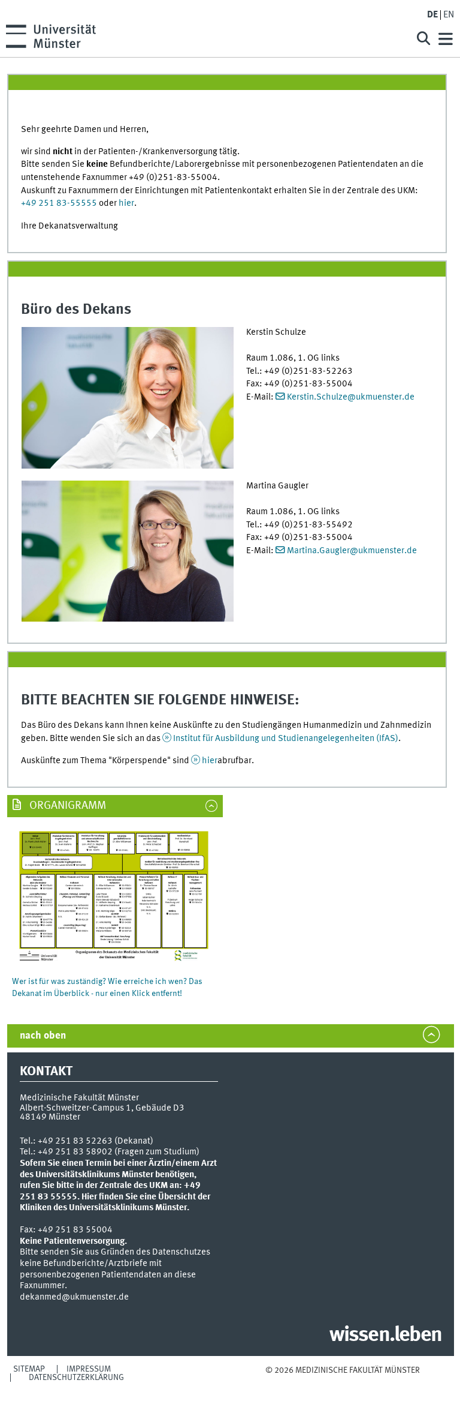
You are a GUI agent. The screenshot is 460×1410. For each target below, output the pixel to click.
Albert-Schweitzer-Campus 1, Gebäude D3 (102, 1108)
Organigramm (66, 805)
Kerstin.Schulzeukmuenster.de (350, 397)
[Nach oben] (342, 1382)
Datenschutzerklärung (76, 1377)
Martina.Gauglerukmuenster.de (352, 551)
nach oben (43, 1036)
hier (126, 203)
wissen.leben (385, 1335)
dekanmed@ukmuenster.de (74, 1297)
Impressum (88, 1369)
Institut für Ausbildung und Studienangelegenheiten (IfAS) (285, 738)
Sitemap (29, 1369)
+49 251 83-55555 (59, 203)
